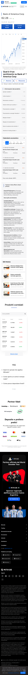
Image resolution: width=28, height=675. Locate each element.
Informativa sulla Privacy (6, 662)
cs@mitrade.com (8, 548)
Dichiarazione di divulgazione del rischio (9, 665)
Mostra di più (14, 354)
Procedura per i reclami (6, 664)
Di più (14, 389)
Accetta (23, 672)
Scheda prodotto (15, 662)
